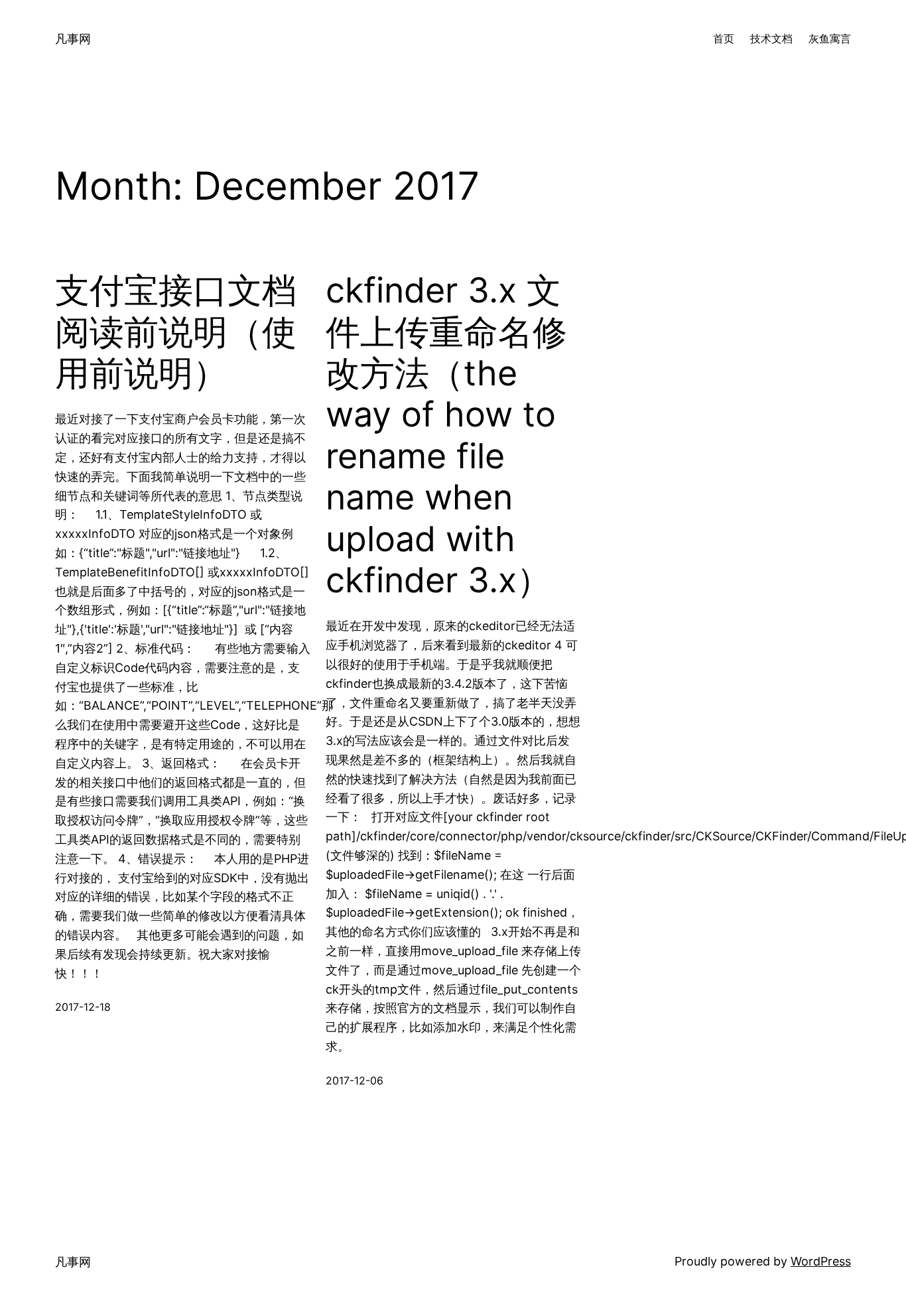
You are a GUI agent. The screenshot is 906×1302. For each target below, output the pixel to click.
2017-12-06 (354, 1080)
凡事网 (73, 39)
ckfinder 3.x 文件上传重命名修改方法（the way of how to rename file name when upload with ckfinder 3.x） (446, 435)
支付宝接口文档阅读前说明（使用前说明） (175, 332)
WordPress (821, 1261)
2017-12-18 (83, 1006)
